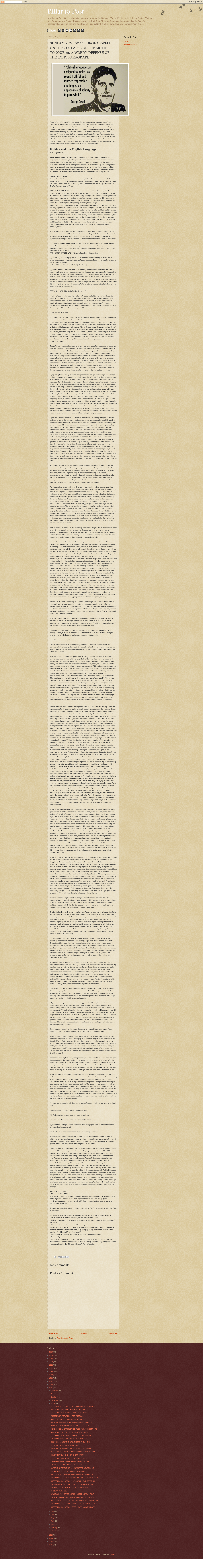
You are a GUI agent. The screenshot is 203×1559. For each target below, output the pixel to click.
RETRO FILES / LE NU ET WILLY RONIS (65, 1445)
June (53, 1514)
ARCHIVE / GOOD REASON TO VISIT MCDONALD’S (69, 1488)
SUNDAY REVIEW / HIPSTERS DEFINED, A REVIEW (69, 1432)
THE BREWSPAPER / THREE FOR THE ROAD (67, 1416)
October (54, 1397)
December (55, 1390)
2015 (51, 1388)
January (54, 1531)
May (53, 1518)
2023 (51, 1362)
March (53, 1524)
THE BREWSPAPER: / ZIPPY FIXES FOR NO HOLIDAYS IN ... (73, 1484)
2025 (51, 1355)
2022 (51, 1365)
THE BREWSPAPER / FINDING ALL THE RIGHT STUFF (70, 1439)
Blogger (112, 1554)
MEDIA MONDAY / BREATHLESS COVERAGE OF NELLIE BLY (73, 1474)
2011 (51, 1545)
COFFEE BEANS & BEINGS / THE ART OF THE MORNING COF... (74, 1436)
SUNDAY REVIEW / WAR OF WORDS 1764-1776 (68, 1409)
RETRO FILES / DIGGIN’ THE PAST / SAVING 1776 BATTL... (72, 1422)
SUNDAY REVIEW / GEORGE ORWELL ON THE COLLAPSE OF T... (74, 1504)
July (52, 1511)
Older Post (114, 1333)
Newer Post (52, 1333)
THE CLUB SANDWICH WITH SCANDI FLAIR (66, 1465)
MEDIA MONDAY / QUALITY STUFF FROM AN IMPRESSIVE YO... (74, 1406)
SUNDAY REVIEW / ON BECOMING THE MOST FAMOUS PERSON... (75, 1478)
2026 (51, 1352)
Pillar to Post (65, 11)
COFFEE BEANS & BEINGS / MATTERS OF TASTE (69, 1413)
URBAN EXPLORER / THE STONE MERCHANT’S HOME (70, 1442)
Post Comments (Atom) (65, 1338)
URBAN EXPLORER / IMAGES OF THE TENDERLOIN (70, 1426)
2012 (51, 1541)
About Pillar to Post (130, 44)
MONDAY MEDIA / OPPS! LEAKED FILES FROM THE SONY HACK (74, 1429)
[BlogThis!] (61, 1257)
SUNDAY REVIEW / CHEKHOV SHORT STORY (67, 1455)
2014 (51, 1535)
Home (84, 1333)
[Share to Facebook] (65, 1257)
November (55, 1394)
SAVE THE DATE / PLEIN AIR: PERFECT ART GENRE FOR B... (73, 1468)
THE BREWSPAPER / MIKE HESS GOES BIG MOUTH (70, 1462)
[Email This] (59, 1257)
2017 (51, 1381)
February (54, 1528)
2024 (51, 1358)
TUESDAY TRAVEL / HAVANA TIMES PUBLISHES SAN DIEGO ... (74, 1497)
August (53, 1403)
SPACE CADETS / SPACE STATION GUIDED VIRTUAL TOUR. (72, 1494)
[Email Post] (54, 1257)
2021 (51, 1368)
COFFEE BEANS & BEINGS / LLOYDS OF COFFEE (69, 1458)
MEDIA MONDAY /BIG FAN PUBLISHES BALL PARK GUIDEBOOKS (74, 1501)
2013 (51, 1538)
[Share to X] (63, 1257)
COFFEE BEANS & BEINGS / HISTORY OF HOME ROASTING (73, 1481)
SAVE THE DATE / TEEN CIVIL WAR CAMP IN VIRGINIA (71, 1448)
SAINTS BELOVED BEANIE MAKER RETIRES (67, 1419)
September (55, 1400)
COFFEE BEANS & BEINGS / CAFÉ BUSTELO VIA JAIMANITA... (74, 1507)
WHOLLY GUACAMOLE (59, 1491)
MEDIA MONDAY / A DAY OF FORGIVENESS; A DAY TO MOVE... (74, 1452)
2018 (51, 1378)
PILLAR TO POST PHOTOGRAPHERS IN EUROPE (69, 1471)
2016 (51, 1384)
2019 (51, 1375)
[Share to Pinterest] (68, 1257)
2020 (51, 1371)
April (53, 1521)
